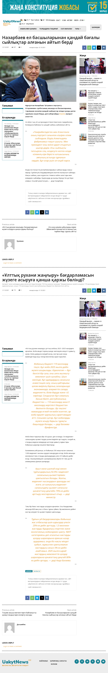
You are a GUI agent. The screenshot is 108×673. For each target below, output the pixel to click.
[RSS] (92, 661)
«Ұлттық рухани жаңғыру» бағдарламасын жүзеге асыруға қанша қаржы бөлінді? (19, 228)
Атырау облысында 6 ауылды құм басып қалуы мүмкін (12, 145)
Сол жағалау (7, 123)
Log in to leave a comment (12, 263)
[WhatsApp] (89, 48)
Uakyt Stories (8, 151)
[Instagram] (82, 661)
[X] (99, 48)
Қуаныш (20, 241)
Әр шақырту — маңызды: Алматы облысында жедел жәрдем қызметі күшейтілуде (94, 94)
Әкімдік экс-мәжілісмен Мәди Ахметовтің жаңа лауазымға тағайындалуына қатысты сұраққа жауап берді (11, 131)
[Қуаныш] (9, 244)
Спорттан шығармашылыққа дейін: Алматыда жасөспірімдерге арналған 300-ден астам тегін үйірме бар (97, 124)
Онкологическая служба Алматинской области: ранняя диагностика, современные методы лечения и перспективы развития (97, 138)
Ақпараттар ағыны (85, 76)
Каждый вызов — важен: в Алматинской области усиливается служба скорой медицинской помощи (91, 81)
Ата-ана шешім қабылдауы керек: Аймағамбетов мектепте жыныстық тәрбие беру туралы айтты (61, 229)
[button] (21, 20)
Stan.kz (62, 114)
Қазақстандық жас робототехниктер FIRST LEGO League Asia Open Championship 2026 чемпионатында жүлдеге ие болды (97, 107)
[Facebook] (84, 48)
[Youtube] (103, 661)
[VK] (104, 48)
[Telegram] (94, 48)
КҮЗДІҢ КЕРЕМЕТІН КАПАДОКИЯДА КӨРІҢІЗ (11, 155)
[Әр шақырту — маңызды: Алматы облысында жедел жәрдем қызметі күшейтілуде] (83, 93)
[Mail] (87, 661)
